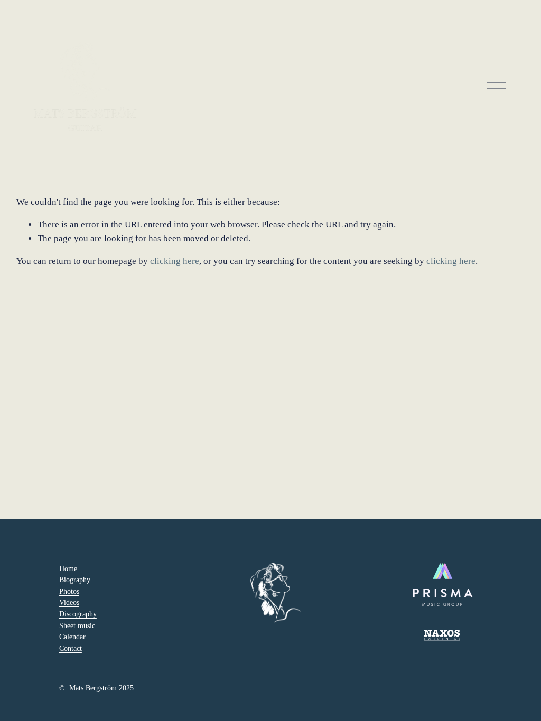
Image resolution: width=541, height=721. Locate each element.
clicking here (174, 261)
